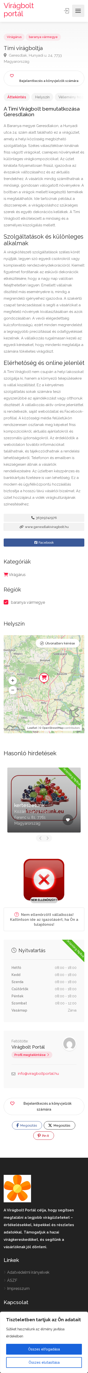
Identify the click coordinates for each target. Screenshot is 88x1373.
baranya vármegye (43, 37)
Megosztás (28, 1125)
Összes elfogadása (44, 1349)
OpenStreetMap (53, 728)
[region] (44, 1342)
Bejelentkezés (67, 11)
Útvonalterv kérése (60, 643)
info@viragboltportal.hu (38, 1073)
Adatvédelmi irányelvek (28, 1272)
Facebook (46, 542)
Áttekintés (16, 97)
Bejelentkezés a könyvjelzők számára (47, 1106)
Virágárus (14, 37)
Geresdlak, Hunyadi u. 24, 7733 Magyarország (33, 58)
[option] (44, 800)
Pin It (45, 1136)
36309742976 (46, 518)
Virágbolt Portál (28, 1047)
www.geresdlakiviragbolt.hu (46, 527)
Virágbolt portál (19, 9)
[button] (13, 680)
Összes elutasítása (44, 1362)
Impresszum (18, 1288)
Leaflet (32, 728)
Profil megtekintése (30, 1055)
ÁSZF (12, 1280)
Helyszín (42, 97)
